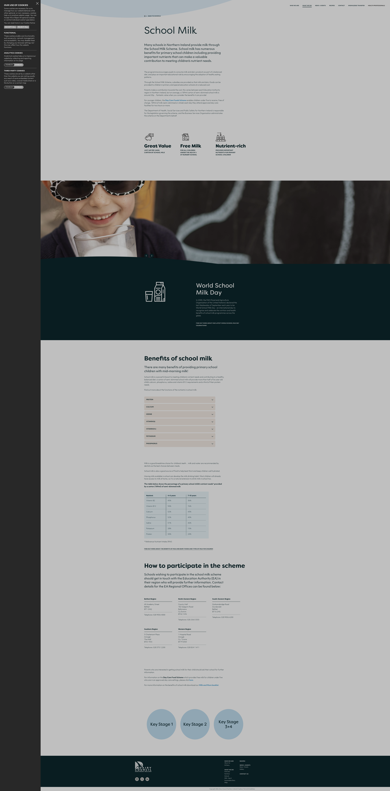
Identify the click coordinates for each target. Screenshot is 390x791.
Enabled (18, 65)
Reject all (23, 27)
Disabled (9, 65)
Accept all (10, 27)
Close (37, 2)
